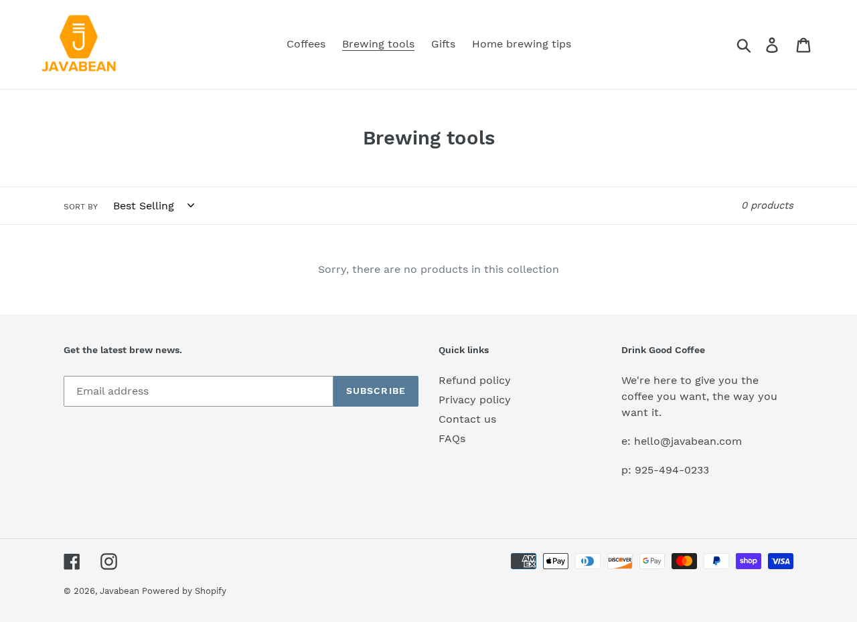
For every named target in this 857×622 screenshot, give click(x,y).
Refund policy (475, 380)
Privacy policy (475, 399)
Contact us (467, 419)
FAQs (452, 438)
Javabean (121, 591)
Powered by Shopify (184, 591)
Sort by (81, 206)
